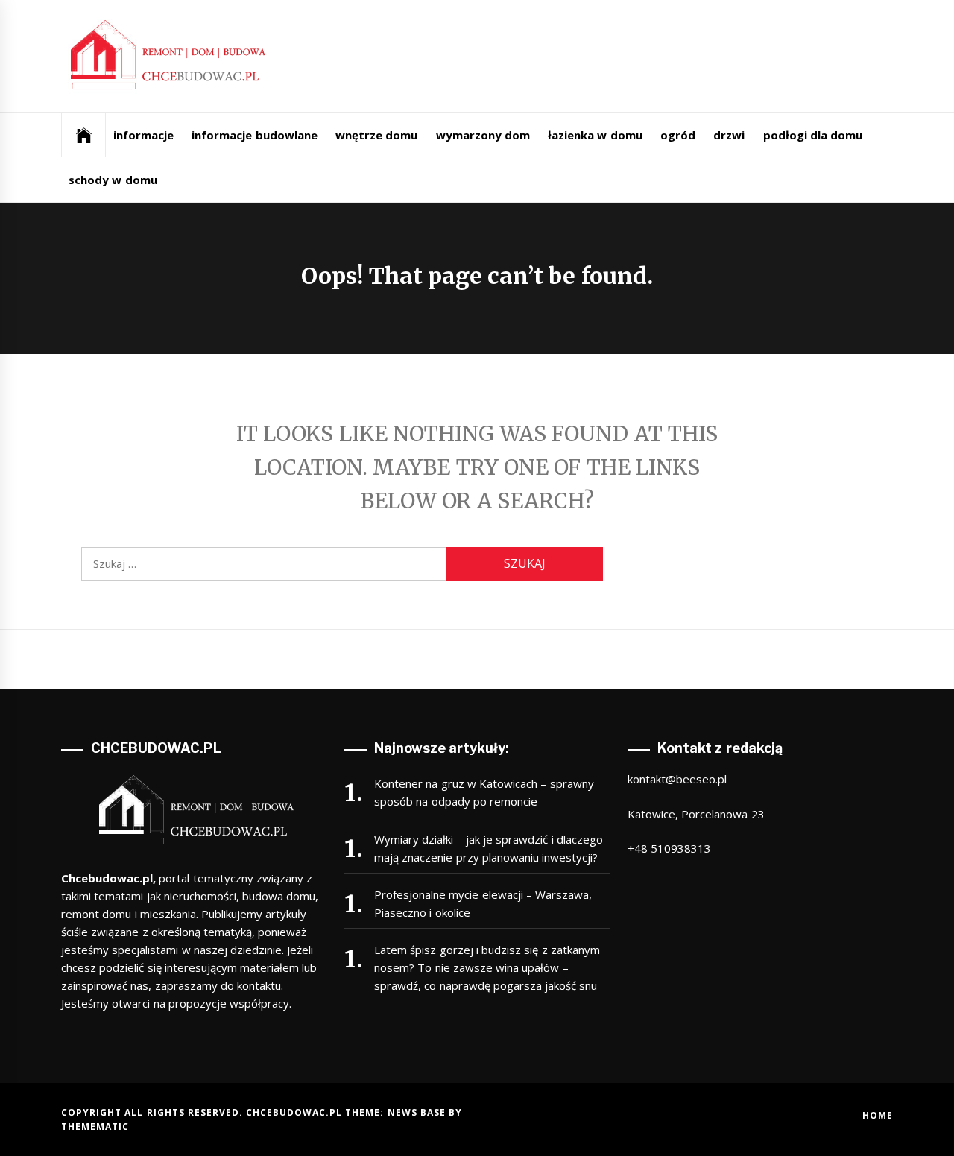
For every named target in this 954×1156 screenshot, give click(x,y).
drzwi (729, 134)
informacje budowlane (254, 134)
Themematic (95, 1126)
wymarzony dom (483, 134)
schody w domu (113, 179)
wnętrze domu (376, 134)
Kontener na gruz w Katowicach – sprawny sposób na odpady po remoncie (484, 792)
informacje (143, 134)
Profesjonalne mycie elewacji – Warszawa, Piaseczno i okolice (483, 903)
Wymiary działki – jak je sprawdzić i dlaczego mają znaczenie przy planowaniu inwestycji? (488, 848)
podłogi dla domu (813, 134)
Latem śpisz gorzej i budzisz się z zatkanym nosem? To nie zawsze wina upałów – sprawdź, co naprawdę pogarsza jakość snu (487, 967)
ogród (677, 134)
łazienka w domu (595, 134)
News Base (418, 1112)
